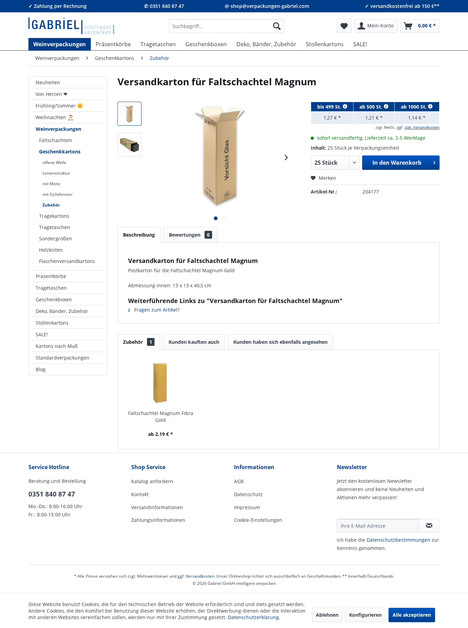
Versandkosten (200, 576)
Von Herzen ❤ (51, 94)
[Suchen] (277, 26)
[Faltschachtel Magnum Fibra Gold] (160, 382)
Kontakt (140, 494)
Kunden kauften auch (194, 342)
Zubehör (51, 205)
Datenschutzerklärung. (254, 617)
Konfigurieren (365, 615)
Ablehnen (327, 615)
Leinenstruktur (56, 173)
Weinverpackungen (58, 129)
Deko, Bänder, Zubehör (62, 311)
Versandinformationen (157, 507)
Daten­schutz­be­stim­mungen (398, 540)
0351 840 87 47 (51, 494)
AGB (239, 481)
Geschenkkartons (60, 151)
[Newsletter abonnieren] (429, 525)
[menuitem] (226, 26)
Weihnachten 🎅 (54, 117)
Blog (41, 369)
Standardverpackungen (62, 357)
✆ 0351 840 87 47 (164, 6)
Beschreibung (139, 234)
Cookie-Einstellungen (258, 520)
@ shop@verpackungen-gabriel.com (267, 6)
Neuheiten (48, 82)
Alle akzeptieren (412, 615)
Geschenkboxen (54, 299)
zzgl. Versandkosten (422, 127)
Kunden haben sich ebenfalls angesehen (280, 342)
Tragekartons (54, 216)
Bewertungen (189, 234)
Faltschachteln (55, 140)
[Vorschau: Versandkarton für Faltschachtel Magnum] (129, 114)
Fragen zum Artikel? (156, 309)
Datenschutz (248, 494)
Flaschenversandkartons (67, 261)
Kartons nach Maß (57, 346)
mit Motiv (51, 184)
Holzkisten (51, 250)
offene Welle (54, 162)
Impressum (247, 507)
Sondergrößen (55, 238)
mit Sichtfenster (57, 194)
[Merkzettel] (344, 26)
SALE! (42, 334)
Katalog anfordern (152, 481)
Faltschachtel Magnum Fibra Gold (160, 416)
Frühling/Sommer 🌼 (59, 105)
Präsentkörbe (51, 276)
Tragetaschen (54, 227)
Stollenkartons (52, 322)
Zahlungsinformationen (158, 520)
